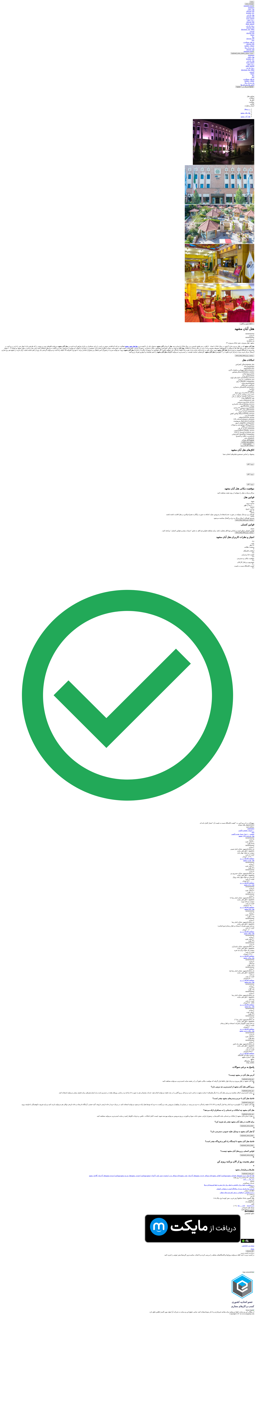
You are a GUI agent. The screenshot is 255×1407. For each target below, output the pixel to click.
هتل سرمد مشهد (125, 1175)
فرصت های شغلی (226, 1192)
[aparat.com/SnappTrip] (248, 1211)
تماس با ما (245, 1192)
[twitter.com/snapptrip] (247, 1211)
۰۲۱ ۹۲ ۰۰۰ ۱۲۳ (248, 1179)
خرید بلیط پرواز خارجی (228, 1185)
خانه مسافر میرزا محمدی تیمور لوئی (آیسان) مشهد (163, 1175)
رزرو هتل (251, 1185)
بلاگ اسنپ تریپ (230, 1189)
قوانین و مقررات (237, 1192)
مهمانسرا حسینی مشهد (139, 1175)
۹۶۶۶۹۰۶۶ (250, 1206)
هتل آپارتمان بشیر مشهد (188, 1175)
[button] (251, 2)
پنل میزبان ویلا (239, 1189)
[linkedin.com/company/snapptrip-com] (245, 1211)
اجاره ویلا (207, 1185)
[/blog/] (253, 1211)
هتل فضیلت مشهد (233, 1175)
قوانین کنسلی (220, 1189)
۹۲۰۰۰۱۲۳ (241, 1206)
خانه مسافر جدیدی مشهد (204, 1175)
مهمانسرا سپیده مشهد (113, 1175)
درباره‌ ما (251, 1192)
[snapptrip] (249, 6)
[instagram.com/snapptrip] (252, 1211)
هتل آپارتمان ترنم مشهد (246, 1175)
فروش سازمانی (249, 1189)
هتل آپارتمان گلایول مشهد (97, 1175)
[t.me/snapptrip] (250, 1211)
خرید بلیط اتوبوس (215, 1185)
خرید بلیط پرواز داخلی (242, 1185)
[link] (247, 109)
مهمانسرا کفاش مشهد (219, 1175)
